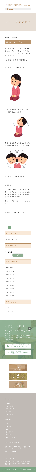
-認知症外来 (9, 432)
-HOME (7, 403)
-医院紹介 (8, 411)
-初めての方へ (10, 414)
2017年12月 (10, 285)
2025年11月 (10, 268)
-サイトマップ (10, 458)
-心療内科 (8, 426)
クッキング (10, 311)
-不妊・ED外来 (10, 437)
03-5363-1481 (13, 451)
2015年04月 (10, 295)
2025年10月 (10, 271)
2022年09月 (10, 275)
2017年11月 (10, 288)
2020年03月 (10, 282)
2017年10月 (10, 292)
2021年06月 (10, 278)
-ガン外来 (8, 429)
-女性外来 (8, 434)
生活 (7, 308)
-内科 (7, 423)
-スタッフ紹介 (10, 408)
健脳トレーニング (16, 42)
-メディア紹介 (10, 406)
